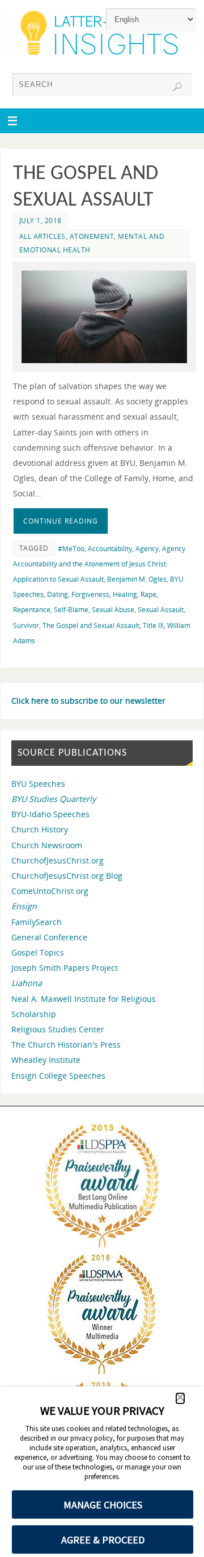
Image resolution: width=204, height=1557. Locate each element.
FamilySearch (36, 922)
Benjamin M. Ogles (137, 579)
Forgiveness (90, 594)
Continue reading (60, 521)
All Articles (42, 236)
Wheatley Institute (45, 1059)
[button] (180, 1398)
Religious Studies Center (57, 1029)
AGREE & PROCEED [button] (102, 1539)
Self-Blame (71, 609)
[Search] (177, 87)
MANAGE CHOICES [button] (102, 1504)
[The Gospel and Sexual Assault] (104, 317)
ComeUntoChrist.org (49, 891)
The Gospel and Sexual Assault (90, 625)
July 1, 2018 (40, 220)
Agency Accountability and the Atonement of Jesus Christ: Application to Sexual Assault (99, 564)
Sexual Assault (161, 609)
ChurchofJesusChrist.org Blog (66, 875)
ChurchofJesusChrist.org (57, 860)
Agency (147, 548)
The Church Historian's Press (66, 1044)
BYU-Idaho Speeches (50, 814)
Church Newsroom (46, 845)
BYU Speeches (38, 783)
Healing (125, 594)
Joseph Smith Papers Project (64, 967)
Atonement (92, 236)
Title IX (153, 625)
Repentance (31, 609)
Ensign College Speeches (58, 1075)
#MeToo (71, 548)
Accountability (110, 548)
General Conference (49, 937)
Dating (57, 594)
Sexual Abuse (113, 609)
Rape (148, 594)
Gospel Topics (37, 952)
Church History (39, 829)
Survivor (26, 625)
